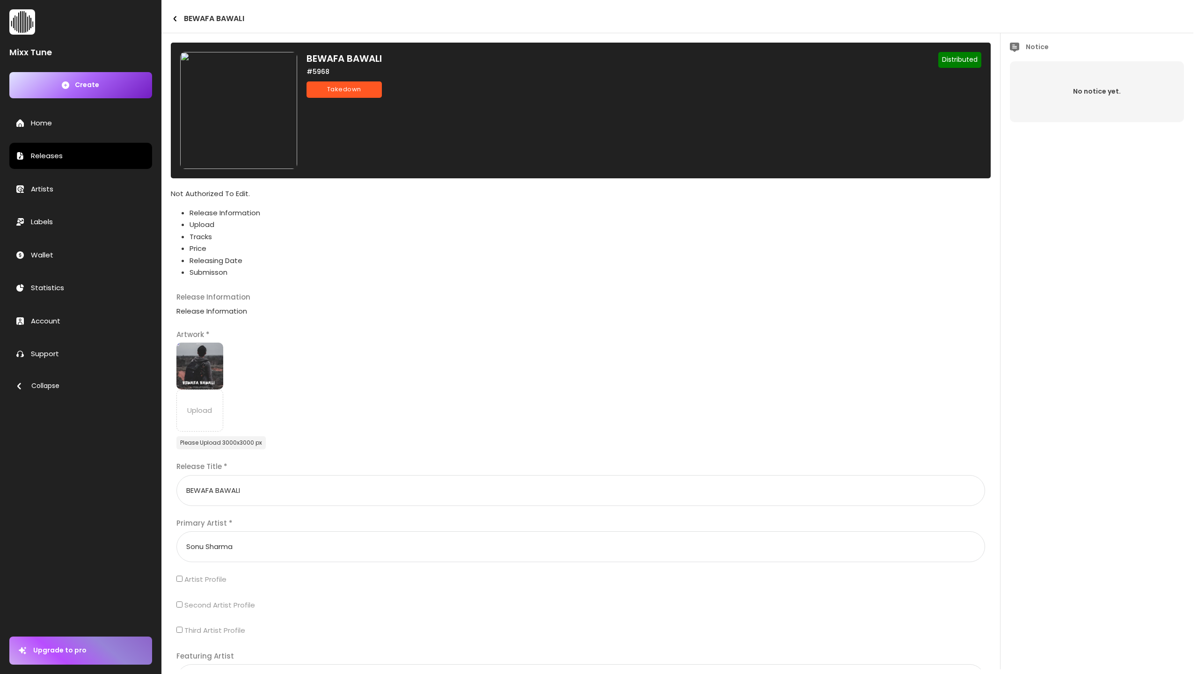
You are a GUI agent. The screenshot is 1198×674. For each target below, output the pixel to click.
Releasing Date (216, 260)
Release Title (201, 466)
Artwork (193, 334)
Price (198, 248)
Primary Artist (204, 523)
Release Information (225, 213)
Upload (202, 224)
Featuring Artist (205, 656)
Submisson (208, 272)
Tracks (201, 237)
